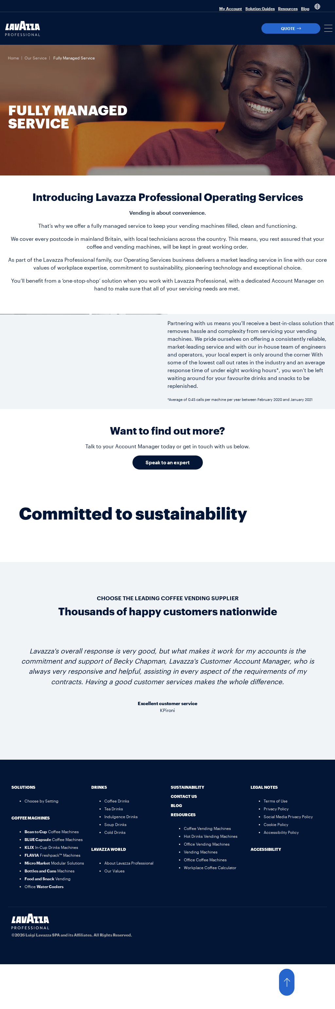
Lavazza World (108, 849)
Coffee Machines (30, 818)
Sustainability (187, 787)
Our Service (36, 58)
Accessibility (266, 849)
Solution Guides (260, 8)
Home (13, 58)
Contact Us (184, 796)
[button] (328, 28)
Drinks (99, 787)
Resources (288, 8)
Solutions (23, 787)
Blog (305, 8)
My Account (230, 8)
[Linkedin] (315, 922)
